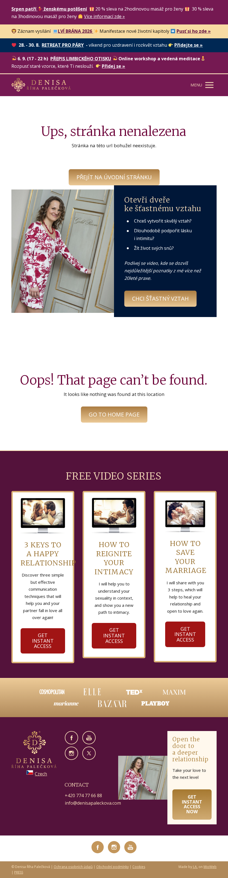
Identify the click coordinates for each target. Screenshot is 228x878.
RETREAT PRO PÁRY (63, 45)
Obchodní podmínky (112, 866)
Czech (41, 774)
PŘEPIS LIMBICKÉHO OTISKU (80, 59)
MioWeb (210, 866)
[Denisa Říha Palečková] (41, 85)
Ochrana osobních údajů (73, 866)
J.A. (195, 866)
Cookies (138, 866)
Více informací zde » (104, 16)
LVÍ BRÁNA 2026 (75, 31)
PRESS (18, 872)
